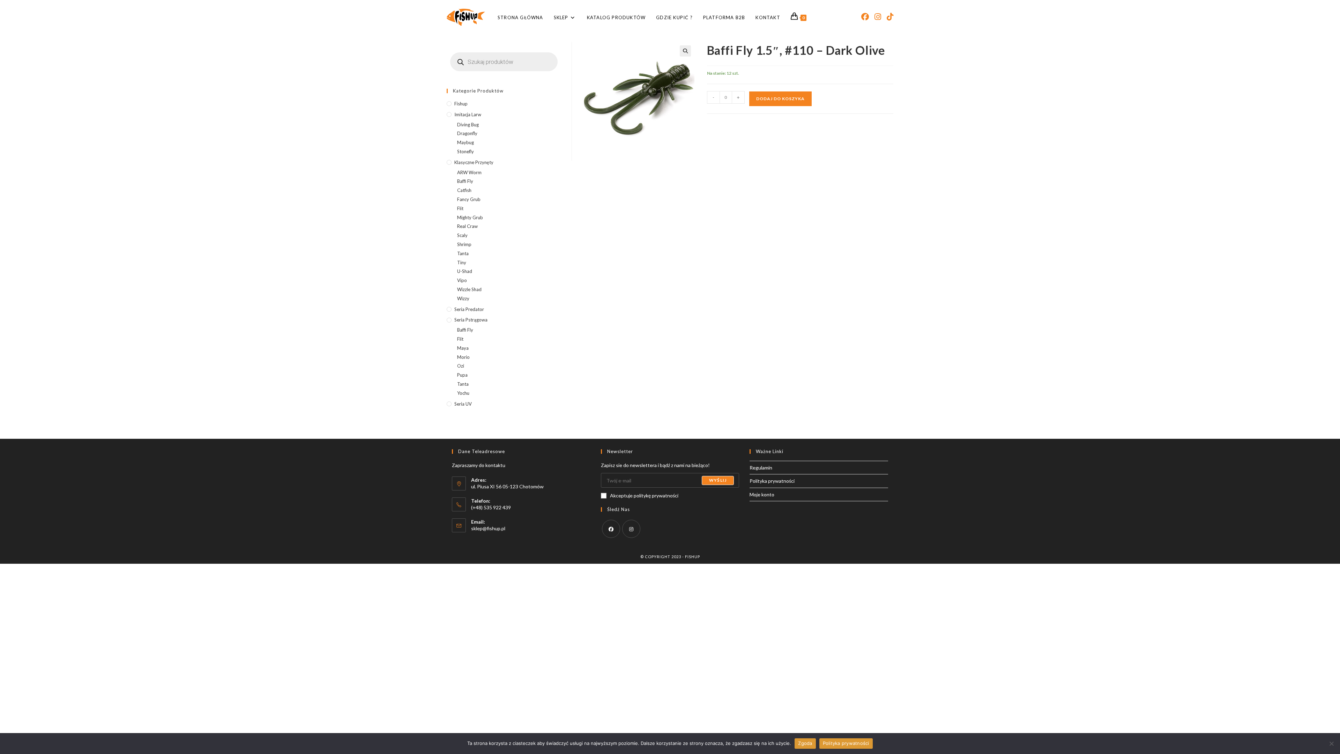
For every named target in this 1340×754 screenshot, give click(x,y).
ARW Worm (469, 172)
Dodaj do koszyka (780, 98)
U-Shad (464, 271)
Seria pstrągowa (470, 320)
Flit (460, 208)
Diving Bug (468, 124)
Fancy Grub (469, 199)
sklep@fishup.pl (488, 528)
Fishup (461, 103)
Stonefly (465, 151)
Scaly (462, 235)
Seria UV (463, 404)
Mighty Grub (470, 217)
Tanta (463, 253)
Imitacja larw (467, 114)
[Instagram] (878, 17)
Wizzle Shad (469, 289)
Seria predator (469, 309)
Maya (463, 348)
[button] (685, 51)
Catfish (464, 190)
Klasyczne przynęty (473, 162)
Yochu (463, 393)
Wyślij (718, 480)
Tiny (461, 262)
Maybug (465, 142)
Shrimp (464, 244)
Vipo (462, 280)
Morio (463, 357)
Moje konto (762, 494)
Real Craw (467, 226)
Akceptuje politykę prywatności (644, 495)
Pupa (462, 375)
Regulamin (761, 468)
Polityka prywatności (772, 481)
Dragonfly (467, 133)
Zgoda (805, 743)
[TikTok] (890, 17)
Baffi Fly (465, 181)
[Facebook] (865, 17)
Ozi (460, 366)
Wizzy (463, 298)
